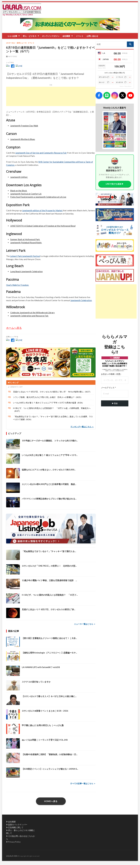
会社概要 (66, 36)
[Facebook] (99, 95)
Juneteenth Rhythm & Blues (22, 139)
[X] (122, 95)
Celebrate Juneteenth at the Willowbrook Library (32, 312)
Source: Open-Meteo (125, 86)
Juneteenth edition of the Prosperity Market (42, 210)
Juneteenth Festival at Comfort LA (25, 194)
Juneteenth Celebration (81, 300)
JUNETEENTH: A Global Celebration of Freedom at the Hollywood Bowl (42, 226)
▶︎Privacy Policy (13, 842)
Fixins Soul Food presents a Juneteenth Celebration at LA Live (38, 197)
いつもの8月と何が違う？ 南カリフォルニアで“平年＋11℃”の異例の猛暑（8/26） (48, 402)
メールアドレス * (108, 388)
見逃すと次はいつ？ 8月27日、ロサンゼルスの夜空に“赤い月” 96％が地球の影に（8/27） (52, 392)
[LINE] (106, 95)
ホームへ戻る (14, 327)
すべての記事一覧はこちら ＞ (83, 783)
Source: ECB (101, 68)
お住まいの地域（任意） (111, 374)
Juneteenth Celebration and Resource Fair (29, 315)
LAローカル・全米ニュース (16, 43)
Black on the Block (18, 190)
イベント (80, 36)
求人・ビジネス (29, 36)
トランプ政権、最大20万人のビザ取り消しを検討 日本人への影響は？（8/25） (47, 397)
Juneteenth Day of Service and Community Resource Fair (41, 153)
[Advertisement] (51, 96)
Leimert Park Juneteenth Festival (25, 256)
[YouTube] (130, 95)
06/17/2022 (12, 56)
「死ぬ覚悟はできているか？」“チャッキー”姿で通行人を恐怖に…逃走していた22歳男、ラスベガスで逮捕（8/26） (53, 418)
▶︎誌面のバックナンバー (16, 824)
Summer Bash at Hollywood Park (25, 239)
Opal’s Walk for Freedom (17, 285)
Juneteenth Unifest (19, 177)
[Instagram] (114, 95)
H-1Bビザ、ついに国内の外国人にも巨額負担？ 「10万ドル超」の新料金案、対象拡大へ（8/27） (52, 409)
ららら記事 (12, 36)
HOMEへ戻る (51, 801)
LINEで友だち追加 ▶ (115, 184)
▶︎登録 (115, 403)
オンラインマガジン (51, 36)
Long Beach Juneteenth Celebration (26, 271)
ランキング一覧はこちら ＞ (82, 426)
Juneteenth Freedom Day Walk (24, 125)
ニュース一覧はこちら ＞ (85, 624)
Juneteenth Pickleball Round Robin (26, 242)
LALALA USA (11, 856)
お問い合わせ (92, 36)
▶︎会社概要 (11, 821)
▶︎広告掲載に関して (14, 827)
